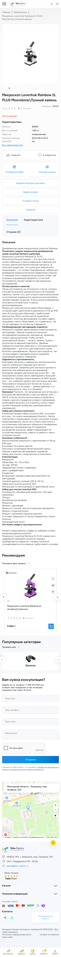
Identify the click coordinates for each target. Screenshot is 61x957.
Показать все (9, 647)
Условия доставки (14, 172)
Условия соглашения (49, 934)
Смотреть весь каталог (14, 563)
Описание (12, 219)
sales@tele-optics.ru (18, 866)
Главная (6, 12)
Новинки (30, 209)
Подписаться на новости (45, 917)
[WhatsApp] (11, 917)
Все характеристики (12, 145)
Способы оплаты (47, 172)
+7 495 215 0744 (32, 685)
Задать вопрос (30, 192)
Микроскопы (20, 12)
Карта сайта (7, 937)
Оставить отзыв (31, 200)
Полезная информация (15, 893)
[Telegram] (4, 918)
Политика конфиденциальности (16, 934)
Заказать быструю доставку (30, 183)
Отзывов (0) (13, 232)
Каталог (6, 885)
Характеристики (33, 219)
